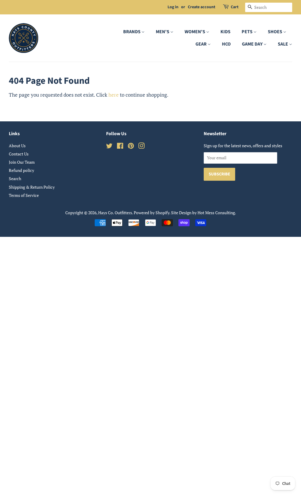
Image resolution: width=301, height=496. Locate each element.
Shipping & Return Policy (32, 187)
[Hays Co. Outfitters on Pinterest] (131, 147)
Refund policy (21, 170)
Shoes (275, 32)
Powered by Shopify (151, 212)
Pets (247, 32)
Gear (201, 44)
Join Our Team (22, 162)
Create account (201, 7)
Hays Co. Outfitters (115, 212)
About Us (17, 145)
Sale (283, 44)
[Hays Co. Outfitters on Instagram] (141, 147)
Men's (163, 32)
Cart (234, 7)
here (113, 94)
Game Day (252, 44)
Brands (132, 32)
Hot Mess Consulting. (217, 212)
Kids (225, 32)
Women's (195, 32)
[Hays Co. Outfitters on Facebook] (120, 147)
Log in (173, 7)
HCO (226, 44)
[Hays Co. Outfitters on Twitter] (109, 147)
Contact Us (19, 154)
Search (15, 178)
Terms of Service (24, 195)
